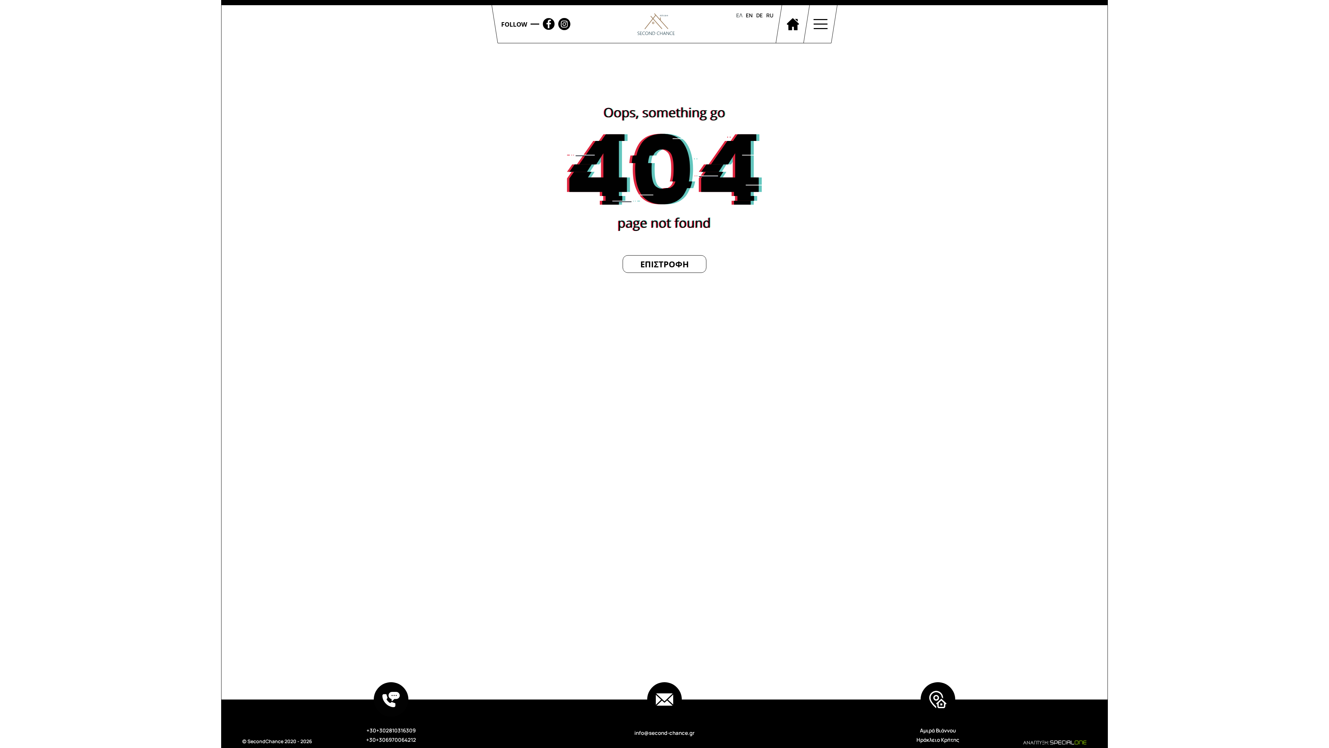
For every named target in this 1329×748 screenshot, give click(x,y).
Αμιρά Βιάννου (938, 730)
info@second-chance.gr (664, 733)
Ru (770, 15)
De (759, 15)
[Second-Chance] (656, 24)
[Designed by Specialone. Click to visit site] (1038, 742)
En (749, 15)
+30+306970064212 (391, 739)
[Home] (792, 24)
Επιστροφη (664, 264)
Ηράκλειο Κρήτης (937, 739)
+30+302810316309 (391, 730)
